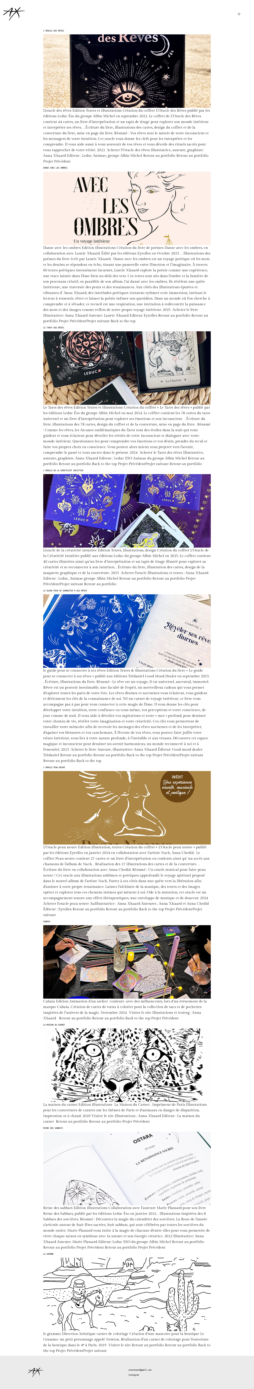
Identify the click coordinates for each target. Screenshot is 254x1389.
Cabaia (46, 921)
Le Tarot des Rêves (53, 327)
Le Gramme (48, 1254)
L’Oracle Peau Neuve (54, 767)
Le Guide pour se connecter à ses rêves (65, 590)
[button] (239, 14)
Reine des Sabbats (53, 1128)
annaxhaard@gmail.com (139, 1370)
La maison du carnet (54, 1025)
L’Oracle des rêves (53, 31)
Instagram (133, 1375)
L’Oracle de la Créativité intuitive (63, 470)
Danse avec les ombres (55, 168)
